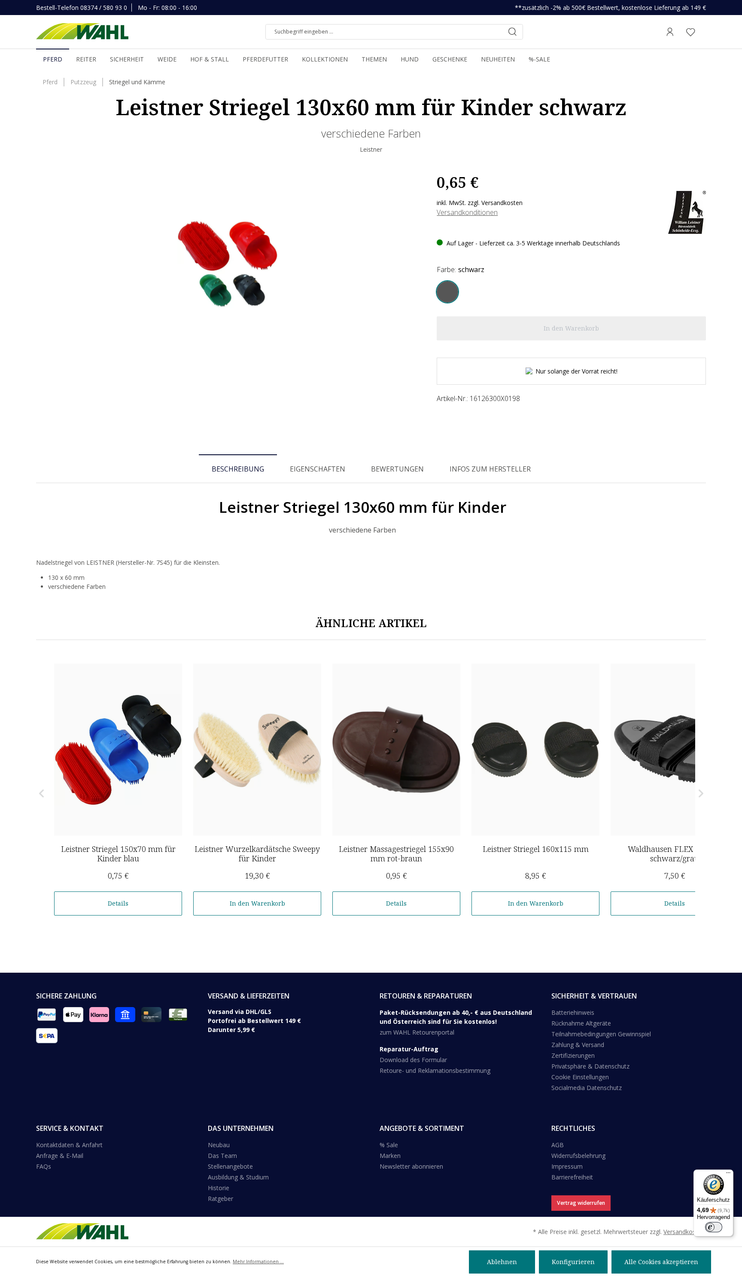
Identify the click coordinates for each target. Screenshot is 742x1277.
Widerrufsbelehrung (578, 1155)
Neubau (219, 1145)
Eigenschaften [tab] (317, 469)
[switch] (713, 1227)
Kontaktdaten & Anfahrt (69, 1145)
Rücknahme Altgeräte (581, 1023)
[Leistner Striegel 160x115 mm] (535, 750)
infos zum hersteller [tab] (490, 469)
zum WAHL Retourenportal (417, 1032)
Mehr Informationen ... (258, 1262)
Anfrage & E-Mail (59, 1155)
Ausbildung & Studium (238, 1177)
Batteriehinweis (572, 1012)
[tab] (238, 468)
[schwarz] (447, 292)
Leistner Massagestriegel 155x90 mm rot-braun (396, 854)
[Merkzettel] (690, 31)
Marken (390, 1155)
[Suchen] (512, 31)
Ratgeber (220, 1198)
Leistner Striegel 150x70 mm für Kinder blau (118, 854)
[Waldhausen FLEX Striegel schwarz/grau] (675, 750)
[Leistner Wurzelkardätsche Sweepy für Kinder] (257, 750)
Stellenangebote (230, 1166)
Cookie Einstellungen (580, 1077)
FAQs (43, 1166)
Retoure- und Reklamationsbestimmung (435, 1070)
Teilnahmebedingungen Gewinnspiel (601, 1034)
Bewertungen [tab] (397, 469)
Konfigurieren (573, 1262)
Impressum (567, 1166)
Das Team (222, 1155)
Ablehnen (502, 1262)
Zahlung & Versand (577, 1045)
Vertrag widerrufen (581, 1203)
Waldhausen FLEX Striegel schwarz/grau (674, 854)
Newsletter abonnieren (411, 1166)
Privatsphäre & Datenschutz (590, 1066)
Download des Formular (413, 1060)
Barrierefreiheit (572, 1177)
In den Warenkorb (257, 903)
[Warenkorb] (703, 31)
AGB (557, 1145)
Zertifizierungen (573, 1055)
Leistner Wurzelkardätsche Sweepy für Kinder (257, 854)
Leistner (371, 149)
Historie (218, 1188)
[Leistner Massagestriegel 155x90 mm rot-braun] (396, 750)
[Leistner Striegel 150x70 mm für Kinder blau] (118, 750)
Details (118, 903)
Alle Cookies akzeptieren (661, 1262)
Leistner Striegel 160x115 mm (536, 849)
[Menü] (728, 1175)
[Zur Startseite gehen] (82, 31)
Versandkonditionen (467, 212)
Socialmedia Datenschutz (586, 1088)
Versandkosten (684, 1232)
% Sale (389, 1145)
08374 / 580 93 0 (103, 7)
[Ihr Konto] (670, 31)
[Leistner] (687, 212)
